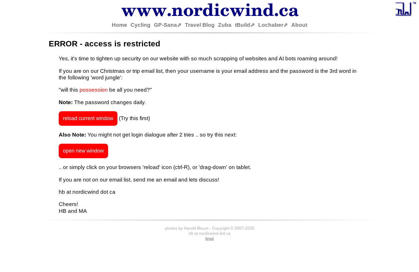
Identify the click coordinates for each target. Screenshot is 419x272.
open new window (83, 151)
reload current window (88, 118)
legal (209, 238)
